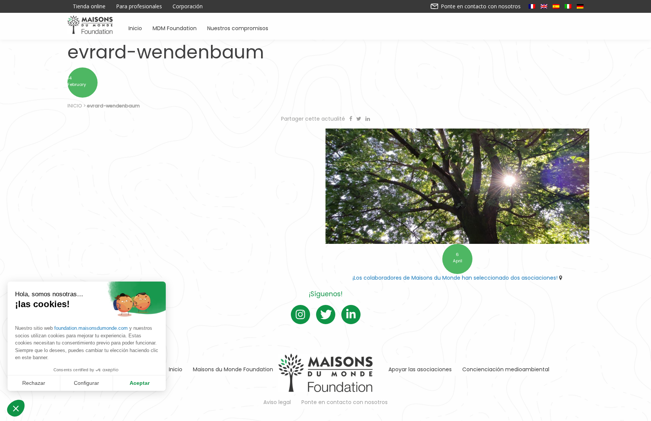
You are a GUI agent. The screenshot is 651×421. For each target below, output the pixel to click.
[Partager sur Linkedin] (367, 118)
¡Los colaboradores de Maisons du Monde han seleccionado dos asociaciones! (455, 278)
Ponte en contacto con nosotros (480, 6)
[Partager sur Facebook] (351, 118)
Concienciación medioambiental (505, 369)
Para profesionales (139, 6)
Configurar (86, 383)
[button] (16, 408)
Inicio (135, 27)
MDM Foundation (175, 27)
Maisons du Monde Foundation (233, 369)
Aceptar (140, 383)
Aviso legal (277, 402)
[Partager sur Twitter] (359, 118)
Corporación (188, 6)
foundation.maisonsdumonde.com (91, 328)
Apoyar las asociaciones (420, 369)
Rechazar (33, 383)
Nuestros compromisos (237, 27)
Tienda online (89, 6)
